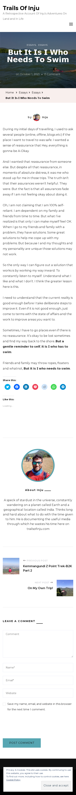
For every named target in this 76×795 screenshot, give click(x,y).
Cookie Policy (13, 779)
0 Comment (52, 74)
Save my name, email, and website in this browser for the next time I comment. (39, 706)
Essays (31, 45)
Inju (45, 117)
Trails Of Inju (21, 8)
